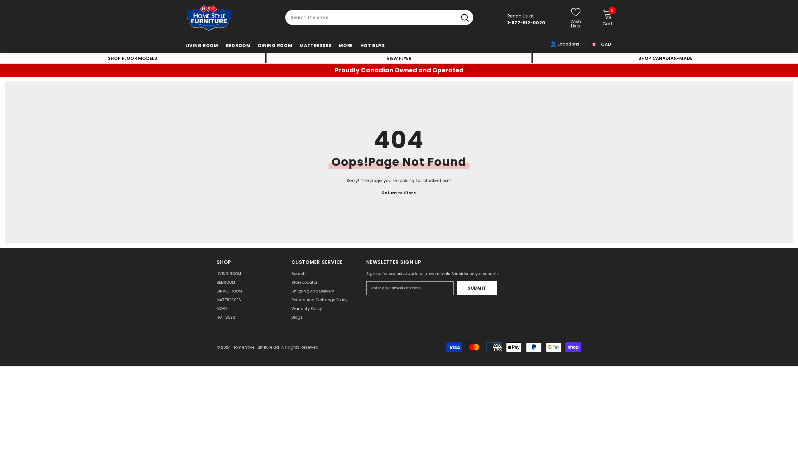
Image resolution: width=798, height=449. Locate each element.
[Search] (379, 17)
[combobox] (371, 17)
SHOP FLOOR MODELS (132, 58)
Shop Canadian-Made (665, 58)
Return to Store (399, 193)
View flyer (399, 58)
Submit (477, 288)
